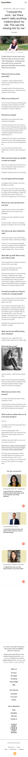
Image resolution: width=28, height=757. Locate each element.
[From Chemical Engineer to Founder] (23, 581)
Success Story (7, 8)
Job (17, 8)
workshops (19, 660)
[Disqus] (14, 618)
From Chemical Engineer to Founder (13, 564)
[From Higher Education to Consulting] (23, 506)
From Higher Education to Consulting (14, 489)
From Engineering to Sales (10, 526)
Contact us (14, 719)
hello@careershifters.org (10, 459)
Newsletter (14, 713)
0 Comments (14, 32)
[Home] (5, 3)
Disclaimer (21, 749)
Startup (22, 8)
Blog (14, 685)
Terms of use (11, 747)
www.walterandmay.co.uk (8, 442)
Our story (14, 673)
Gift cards (14, 716)
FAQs (13, 710)
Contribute (14, 694)
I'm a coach (14, 697)
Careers (13, 700)
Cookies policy (13, 749)
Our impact (14, 676)
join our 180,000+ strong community (14, 662)
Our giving (14, 679)
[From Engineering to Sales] (23, 543)
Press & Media (14, 682)
